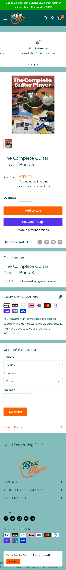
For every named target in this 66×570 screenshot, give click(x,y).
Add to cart (33, 210)
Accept (13, 561)
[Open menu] (5, 18)
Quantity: (10, 197)
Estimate (15, 411)
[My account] (52, 18)
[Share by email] (60, 242)
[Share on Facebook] (39, 242)
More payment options (33, 230)
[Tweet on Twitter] (53, 242)
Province (9, 373)
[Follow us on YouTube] (26, 518)
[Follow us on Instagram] (19, 518)
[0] (59, 18)
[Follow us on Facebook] (6, 518)
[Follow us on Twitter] (12, 518)
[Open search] (46, 18)
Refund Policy (13, 427)
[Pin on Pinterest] (46, 242)
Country (9, 357)
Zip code (9, 390)
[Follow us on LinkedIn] (32, 518)
